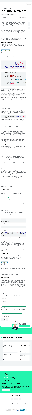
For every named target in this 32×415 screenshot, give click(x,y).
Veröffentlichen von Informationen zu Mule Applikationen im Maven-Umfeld (13, 311)
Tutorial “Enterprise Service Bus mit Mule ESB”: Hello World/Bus (11, 295)
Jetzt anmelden (5, 390)
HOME (2, 8)
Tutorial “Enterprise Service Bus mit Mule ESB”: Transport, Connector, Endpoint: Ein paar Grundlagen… (14, 305)
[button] (3, 404)
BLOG (10, 8)
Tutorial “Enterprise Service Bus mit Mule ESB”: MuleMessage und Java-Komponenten (12, 298)
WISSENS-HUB (6, 8)
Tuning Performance (8, 242)
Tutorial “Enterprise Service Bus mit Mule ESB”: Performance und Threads (12, 307)
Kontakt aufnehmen (23, 326)
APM (12, 14)
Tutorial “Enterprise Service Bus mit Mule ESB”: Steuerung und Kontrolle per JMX (13, 309)
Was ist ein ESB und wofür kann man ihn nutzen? (9, 293)
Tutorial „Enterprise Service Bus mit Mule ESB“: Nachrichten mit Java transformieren (12, 301)
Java (2, 14)
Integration (7, 14)
